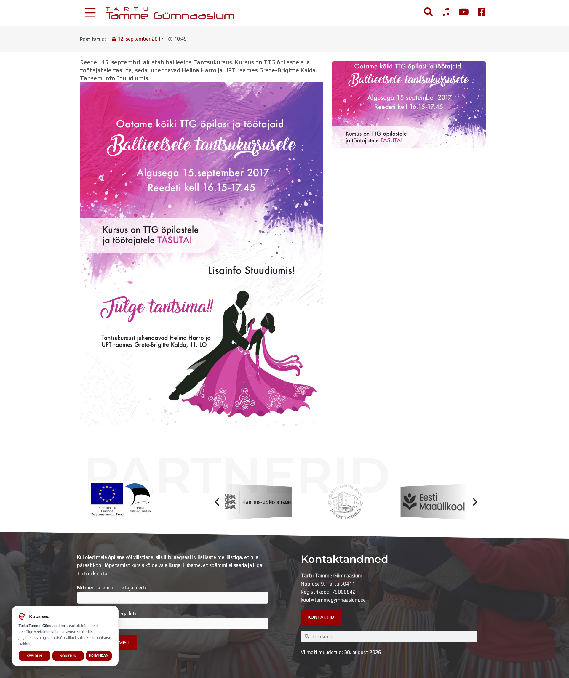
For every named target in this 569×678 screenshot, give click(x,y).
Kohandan (98, 655)
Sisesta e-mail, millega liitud (108, 613)
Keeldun (34, 655)
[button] (217, 502)
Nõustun (68, 655)
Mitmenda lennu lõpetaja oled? (112, 588)
